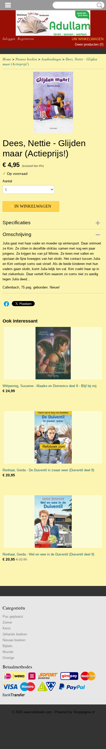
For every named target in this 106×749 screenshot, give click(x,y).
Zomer (7, 622)
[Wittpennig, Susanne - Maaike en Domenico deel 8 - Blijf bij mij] (53, 353)
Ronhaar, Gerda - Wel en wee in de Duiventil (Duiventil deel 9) (48, 554)
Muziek (8, 652)
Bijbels (8, 646)
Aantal (7, 181)
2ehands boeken (15, 634)
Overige (8, 658)
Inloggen (9, 38)
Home (7, 59)
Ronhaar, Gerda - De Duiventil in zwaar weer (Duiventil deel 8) (48, 470)
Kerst (7, 628)
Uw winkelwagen (87, 39)
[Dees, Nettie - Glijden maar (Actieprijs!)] (53, 102)
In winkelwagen (32, 206)
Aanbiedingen (51, 59)
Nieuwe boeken (26, 59)
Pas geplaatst (13, 616)
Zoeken (98, 5)
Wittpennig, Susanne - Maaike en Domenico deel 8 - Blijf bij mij (49, 386)
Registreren (25, 38)
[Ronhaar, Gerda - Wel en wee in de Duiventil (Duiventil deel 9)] (53, 521)
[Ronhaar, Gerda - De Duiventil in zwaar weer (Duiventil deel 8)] (53, 437)
